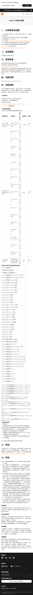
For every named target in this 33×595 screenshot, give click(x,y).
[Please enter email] (30, 574)
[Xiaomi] (2, 14)
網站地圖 (3, 586)
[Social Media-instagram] (6, 558)
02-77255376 (16, 566)
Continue (27, 5)
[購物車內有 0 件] (27, 14)
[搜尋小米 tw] (23, 14)
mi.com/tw (4, 46)
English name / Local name (7, 588)
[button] (31, 1)
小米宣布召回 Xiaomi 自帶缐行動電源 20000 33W (15, 10)
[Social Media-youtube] (10, 558)
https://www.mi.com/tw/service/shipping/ (13, 453)
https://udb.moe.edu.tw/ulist (9, 66)
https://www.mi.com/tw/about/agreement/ (14, 48)
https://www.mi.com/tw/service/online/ (19, 41)
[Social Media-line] (14, 558)
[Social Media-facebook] (2, 558)
